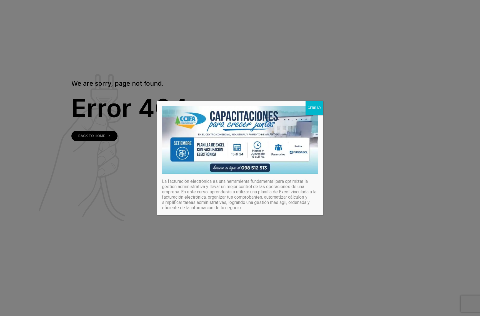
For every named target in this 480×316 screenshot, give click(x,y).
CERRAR (314, 108)
